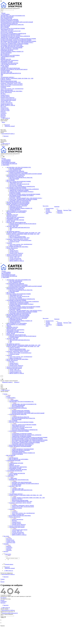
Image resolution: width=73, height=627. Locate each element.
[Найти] (2, 11)
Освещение (15, 511)
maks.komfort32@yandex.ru (8, 133)
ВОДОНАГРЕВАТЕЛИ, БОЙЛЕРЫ (21, 410)
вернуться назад (6, 599)
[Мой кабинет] (1, 378)
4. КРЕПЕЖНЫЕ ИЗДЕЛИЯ (16, 463)
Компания (8, 546)
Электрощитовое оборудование (19, 529)
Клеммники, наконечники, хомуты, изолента (23, 505)
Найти (2, 617)
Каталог (8, 396)
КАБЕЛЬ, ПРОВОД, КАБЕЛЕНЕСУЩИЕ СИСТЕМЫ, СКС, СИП (28, 497)
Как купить (9, 538)
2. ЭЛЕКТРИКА (13, 478)
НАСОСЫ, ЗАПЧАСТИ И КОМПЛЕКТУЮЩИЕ (24, 424)
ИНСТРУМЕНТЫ (13, 458)
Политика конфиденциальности (10, 613)
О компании (4, 601)
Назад (9, 395)
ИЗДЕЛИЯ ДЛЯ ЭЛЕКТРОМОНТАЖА (21, 482)
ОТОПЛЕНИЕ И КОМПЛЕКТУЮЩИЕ (22, 433)
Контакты (3, 602)
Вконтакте (5, 136)
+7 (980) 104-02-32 (5, 118)
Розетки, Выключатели (17, 519)
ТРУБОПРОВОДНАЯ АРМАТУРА (20, 417)
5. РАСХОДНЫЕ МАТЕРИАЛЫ (17, 473)
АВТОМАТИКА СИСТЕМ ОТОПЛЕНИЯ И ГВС (24, 404)
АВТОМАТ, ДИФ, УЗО (17, 488)
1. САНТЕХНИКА (13, 400)
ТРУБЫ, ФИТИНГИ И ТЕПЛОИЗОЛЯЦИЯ (23, 449)
